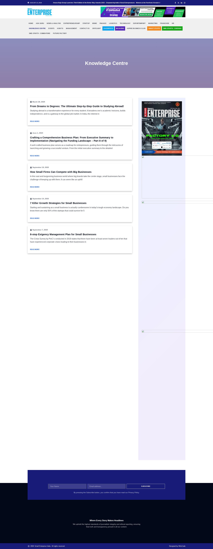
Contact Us (85, 28)
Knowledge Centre (37, 28)
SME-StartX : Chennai (172, 28)
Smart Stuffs (154, 28)
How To (60, 28)
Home (31, 23)
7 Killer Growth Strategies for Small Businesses (58, 203)
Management (71, 28)
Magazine (120, 28)
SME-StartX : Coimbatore (39, 33)
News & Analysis (54, 23)
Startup (86, 23)
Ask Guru (40, 23)
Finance (103, 23)
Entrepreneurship (71, 23)
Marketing (153, 23)
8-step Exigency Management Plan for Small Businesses (63, 234)
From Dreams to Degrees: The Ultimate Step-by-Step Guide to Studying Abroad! (77, 106)
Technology (125, 23)
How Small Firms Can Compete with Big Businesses (60, 172)
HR (173, 23)
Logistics (113, 23)
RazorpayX (108, 28)
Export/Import (139, 23)
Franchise (164, 23)
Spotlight (96, 28)
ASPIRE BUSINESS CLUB (136, 28)
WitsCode (181, 546)
